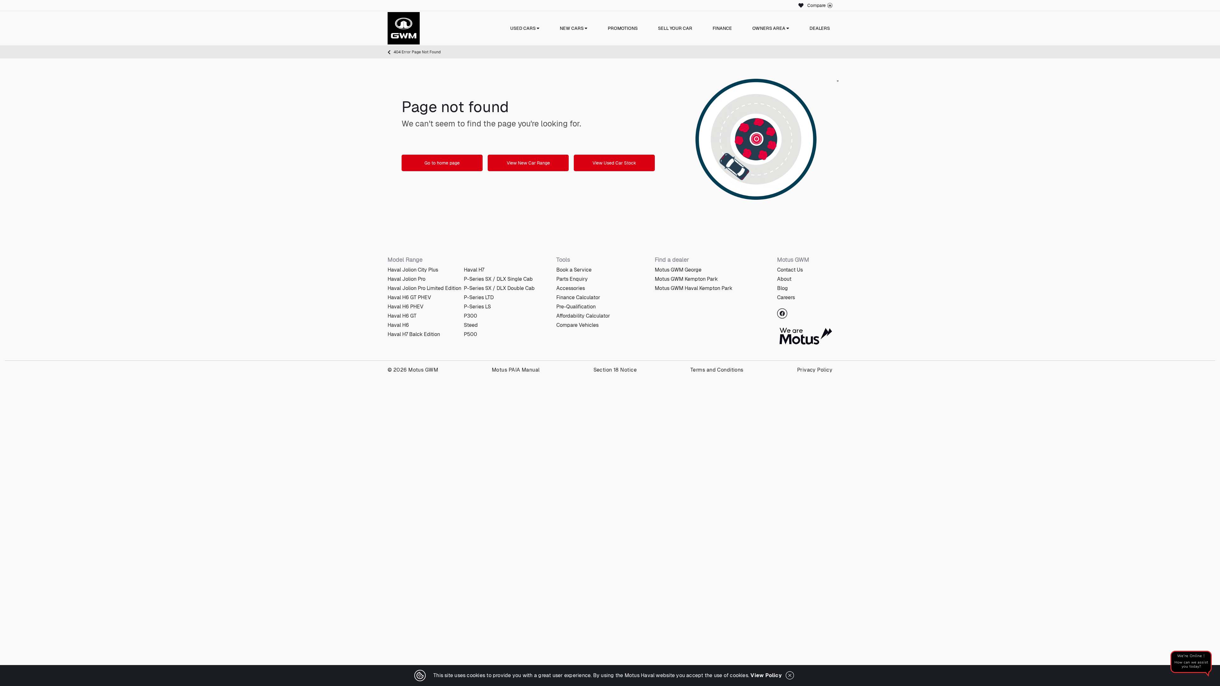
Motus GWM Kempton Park (686, 279)
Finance (722, 28)
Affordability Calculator (583, 316)
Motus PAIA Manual (515, 370)
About (784, 279)
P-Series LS (477, 306)
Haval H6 (398, 325)
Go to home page (442, 163)
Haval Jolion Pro (406, 279)
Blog (782, 288)
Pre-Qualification (576, 306)
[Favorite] (800, 5)
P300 (470, 316)
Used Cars (523, 28)
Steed (471, 325)
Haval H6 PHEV (406, 306)
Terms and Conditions (716, 370)
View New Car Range (528, 163)
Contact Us (790, 269)
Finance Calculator (578, 297)
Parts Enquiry (572, 279)
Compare (816, 5)
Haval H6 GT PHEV (409, 297)
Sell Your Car (675, 28)
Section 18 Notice (615, 370)
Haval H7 (474, 269)
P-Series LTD (479, 297)
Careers (786, 297)
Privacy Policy (814, 370)
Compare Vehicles (577, 325)
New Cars (572, 28)
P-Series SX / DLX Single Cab (498, 279)
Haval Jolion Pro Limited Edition (424, 288)
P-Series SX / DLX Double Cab (499, 288)
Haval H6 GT (402, 316)
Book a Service (574, 269)
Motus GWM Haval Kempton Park (693, 288)
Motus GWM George (678, 269)
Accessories (570, 288)
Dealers (820, 28)
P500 (470, 334)
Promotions (623, 28)
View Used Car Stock (614, 163)
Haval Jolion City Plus (413, 269)
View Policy (766, 675)
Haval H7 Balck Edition (414, 334)
